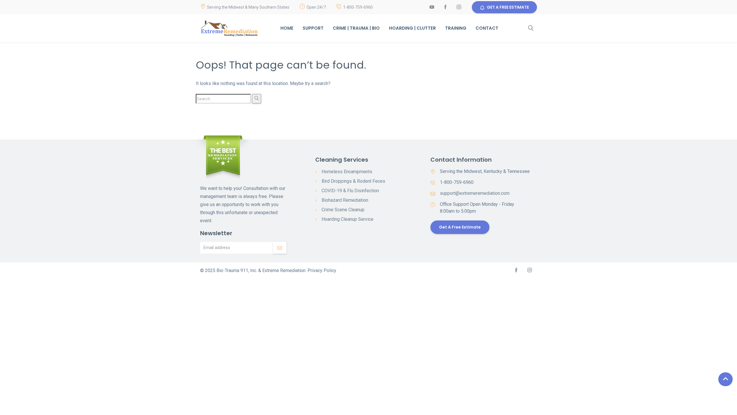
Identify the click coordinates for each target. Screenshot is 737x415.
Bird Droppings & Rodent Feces (353, 181)
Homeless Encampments (347, 171)
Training (455, 28)
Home (286, 28)
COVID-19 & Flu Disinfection (350, 190)
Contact (487, 28)
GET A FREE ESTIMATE (508, 7)
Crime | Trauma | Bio (356, 28)
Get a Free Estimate (460, 227)
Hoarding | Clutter (412, 28)
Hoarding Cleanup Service (347, 219)
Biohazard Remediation (345, 200)
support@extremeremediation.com (475, 193)
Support (313, 28)
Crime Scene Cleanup (343, 209)
